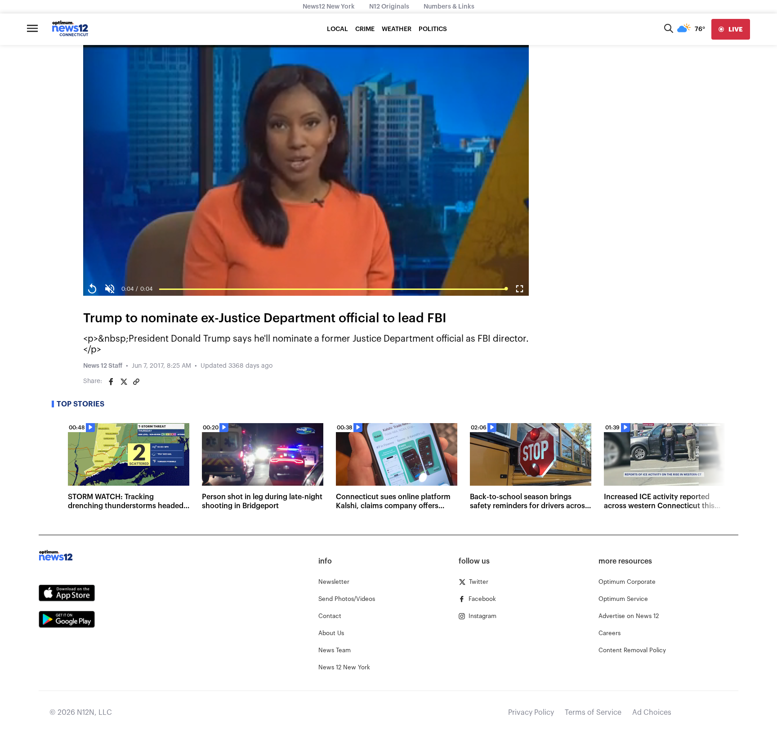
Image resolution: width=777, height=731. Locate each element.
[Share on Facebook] (111, 381)
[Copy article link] (136, 381)
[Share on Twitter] (123, 381)
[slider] (332, 289)
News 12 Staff (102, 366)
